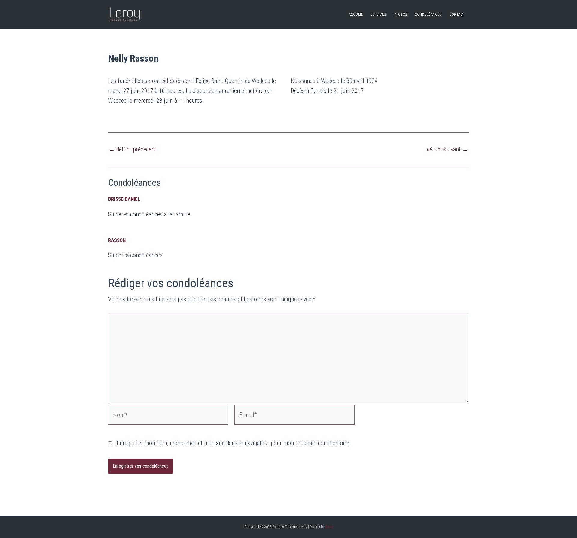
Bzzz (329, 527)
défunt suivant (447, 149)
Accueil (356, 14)
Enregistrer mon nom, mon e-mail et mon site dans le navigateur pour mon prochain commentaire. (234, 443)
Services (378, 14)
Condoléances (428, 14)
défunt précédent (132, 149)
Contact (457, 14)
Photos (400, 14)
